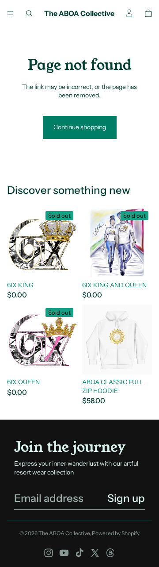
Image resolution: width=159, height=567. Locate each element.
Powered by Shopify (116, 533)
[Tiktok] (79, 553)
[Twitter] (95, 553)
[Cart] (148, 13)
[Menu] (10, 13)
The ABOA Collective (64, 533)
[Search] (29, 13)
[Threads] (110, 553)
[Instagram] (48, 553)
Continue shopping (79, 127)
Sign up (126, 498)
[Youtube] (64, 553)
